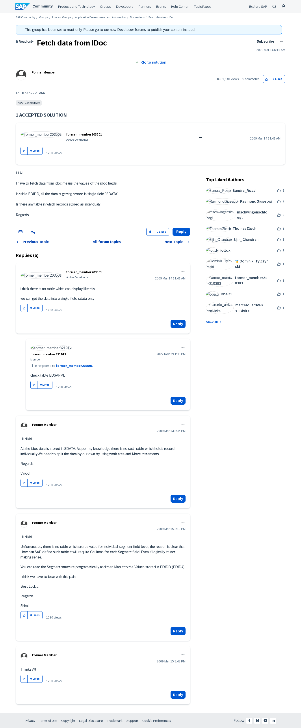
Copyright (68, 720)
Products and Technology (76, 6)
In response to (64, 366)
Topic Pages (202, 6)
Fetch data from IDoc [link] (161, 17)
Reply (178, 324)
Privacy (30, 720)
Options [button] (281, 41)
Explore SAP (258, 6)
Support (132, 720)
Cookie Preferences (156, 720)
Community (42, 6)
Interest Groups (61, 17)
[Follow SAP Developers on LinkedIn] (273, 720)
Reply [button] (181, 232)
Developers (124, 6)
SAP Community (25, 17)
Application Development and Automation (100, 17)
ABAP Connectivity (29, 102)
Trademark (115, 720)
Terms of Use (48, 720)
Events (161, 6)
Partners (145, 6)
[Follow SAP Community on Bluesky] (257, 720)
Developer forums (131, 30)
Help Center (180, 6)
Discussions (137, 17)
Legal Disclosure (91, 720)
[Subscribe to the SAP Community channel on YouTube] (265, 720)
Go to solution (153, 62)
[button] (266, 79)
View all (212, 322)
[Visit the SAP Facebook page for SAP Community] (249, 720)
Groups (105, 6)
